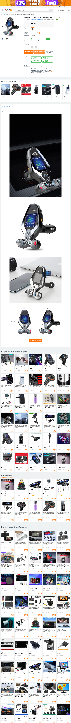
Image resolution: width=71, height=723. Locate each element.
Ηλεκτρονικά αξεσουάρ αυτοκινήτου (23, 14)
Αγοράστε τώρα (28, 51)
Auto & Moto (6, 14)
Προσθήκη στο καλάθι (39, 51)
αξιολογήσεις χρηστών (36, 19)
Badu (1, 14)
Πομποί (32, 14)
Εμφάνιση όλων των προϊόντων (7, 477)
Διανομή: (26, 40)
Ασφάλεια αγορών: (26, 57)
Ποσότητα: (26, 47)
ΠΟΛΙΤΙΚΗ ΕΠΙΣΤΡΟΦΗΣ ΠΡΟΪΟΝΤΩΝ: (27, 66)
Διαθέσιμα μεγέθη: (26, 33)
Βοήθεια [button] (53, 6)
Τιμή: (26, 23)
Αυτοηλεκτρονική (12, 14)
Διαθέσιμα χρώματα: (26, 28)
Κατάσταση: (26, 35)
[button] (2, 10)
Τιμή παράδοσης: (26, 44)
